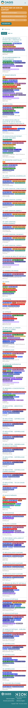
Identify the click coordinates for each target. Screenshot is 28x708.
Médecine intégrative (12, 364)
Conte (6, 282)
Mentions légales (21, 700)
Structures (19, 698)
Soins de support (10, 698)
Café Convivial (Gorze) (13, 199)
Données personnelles (8, 700)
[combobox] (14, 16)
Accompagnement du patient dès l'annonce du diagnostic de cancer (11, 39)
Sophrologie (9, 644)
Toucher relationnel (12, 683)
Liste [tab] (4, 33)
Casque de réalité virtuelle (15, 256)
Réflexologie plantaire (13, 552)
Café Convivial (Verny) (13, 245)
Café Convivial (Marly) (13, 211)
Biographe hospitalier (13, 160)
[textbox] (13, 16)
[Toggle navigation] (25, 3)
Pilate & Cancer (10, 524)
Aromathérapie (10, 75)
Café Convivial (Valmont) (13, 234)
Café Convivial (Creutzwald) (15, 189)
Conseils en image (11, 270)
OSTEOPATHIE (9, 513)
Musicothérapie (10, 495)
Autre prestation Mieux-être (8, 20)
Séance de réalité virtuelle (15, 583)
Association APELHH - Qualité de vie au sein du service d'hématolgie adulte (13, 121)
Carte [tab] (11, 33)
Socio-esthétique (11, 599)
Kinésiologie (9, 350)
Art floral (8, 104)
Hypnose (7, 299)
